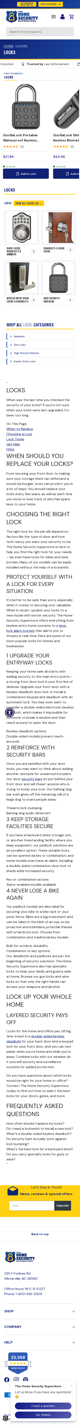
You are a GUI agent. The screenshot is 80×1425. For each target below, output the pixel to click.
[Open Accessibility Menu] (10, 712)
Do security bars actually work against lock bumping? (36, 1141)
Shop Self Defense (49, 4)
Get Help (13, 444)
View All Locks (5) (27, 203)
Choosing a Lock (19, 434)
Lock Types (15, 439)
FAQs (10, 449)
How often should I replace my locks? (35, 1123)
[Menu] (53, 16)
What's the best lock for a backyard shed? (39, 1149)
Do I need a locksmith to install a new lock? (39, 1128)
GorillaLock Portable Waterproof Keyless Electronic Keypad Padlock (25, 140)
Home (9, 46)
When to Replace (19, 429)
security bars (32, 779)
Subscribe (63, 1205)
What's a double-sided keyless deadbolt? (38, 1133)
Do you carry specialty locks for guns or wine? (37, 1157)
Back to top (40, 1234)
